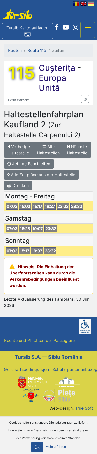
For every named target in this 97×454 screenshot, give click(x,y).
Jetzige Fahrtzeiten (30, 163)
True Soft (84, 408)
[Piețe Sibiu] (59, 395)
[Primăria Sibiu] (33, 381)
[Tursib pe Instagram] (75, 27)
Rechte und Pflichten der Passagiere (39, 340)
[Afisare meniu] (87, 30)
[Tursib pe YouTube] (66, 27)
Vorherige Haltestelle (19, 149)
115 (21, 73)
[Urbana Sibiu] (67, 381)
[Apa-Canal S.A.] (31, 395)
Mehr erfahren (56, 447)
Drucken (20, 185)
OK (37, 447)
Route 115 (36, 50)
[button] (27, 31)
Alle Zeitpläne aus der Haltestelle (42, 174)
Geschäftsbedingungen (26, 369)
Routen (15, 50)
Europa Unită (52, 83)
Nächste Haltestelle (77, 149)
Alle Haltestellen (48, 149)
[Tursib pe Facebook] (57, 27)
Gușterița (58, 68)
